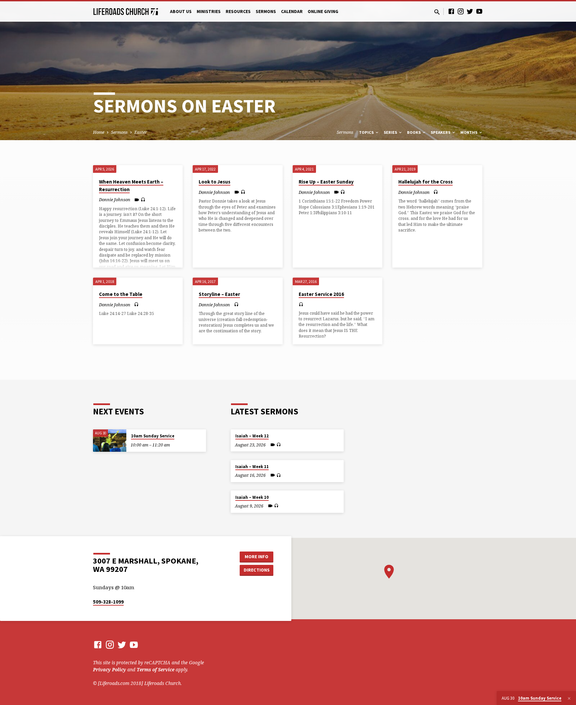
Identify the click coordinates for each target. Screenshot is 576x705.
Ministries (209, 11)
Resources (238, 11)
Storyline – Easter (219, 294)
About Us (181, 11)
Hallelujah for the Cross (425, 182)
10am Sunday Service (152, 436)
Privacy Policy (109, 669)
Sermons (266, 11)
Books (414, 132)
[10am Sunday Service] (109, 440)
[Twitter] (470, 11)
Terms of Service (155, 669)
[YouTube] (479, 11)
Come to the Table (120, 294)
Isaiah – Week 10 (252, 497)
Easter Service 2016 (321, 294)
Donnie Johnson (114, 200)
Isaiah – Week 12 (252, 436)
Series (391, 132)
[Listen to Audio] (143, 200)
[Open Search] (437, 12)
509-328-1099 (108, 602)
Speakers (441, 132)
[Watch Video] (137, 200)
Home (98, 132)
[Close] (569, 698)
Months (469, 132)
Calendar (292, 11)
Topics (367, 132)
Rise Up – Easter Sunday (326, 182)
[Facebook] (451, 11)
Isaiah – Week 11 (252, 466)
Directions (257, 570)
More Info (256, 557)
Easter (140, 132)
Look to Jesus (214, 182)
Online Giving (323, 11)
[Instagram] (460, 11)
